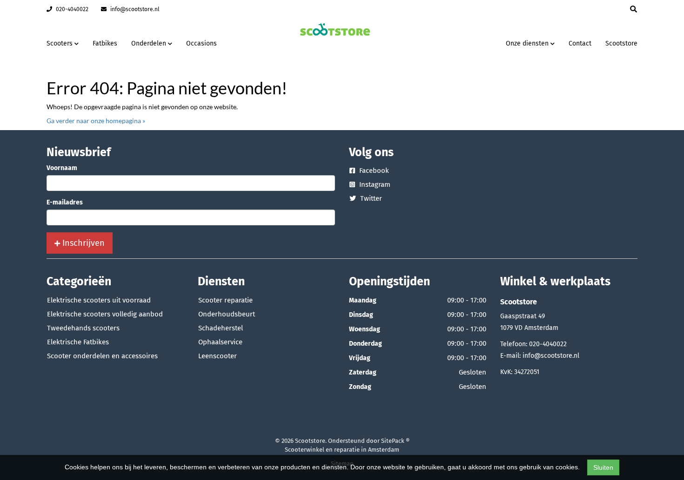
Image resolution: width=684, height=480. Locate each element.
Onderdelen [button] (149, 43)
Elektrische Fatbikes (78, 342)
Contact (580, 43)
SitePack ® (395, 440)
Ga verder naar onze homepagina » (96, 121)
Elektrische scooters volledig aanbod (105, 314)
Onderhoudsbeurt (226, 314)
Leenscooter (217, 356)
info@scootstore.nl (134, 9)
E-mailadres (65, 202)
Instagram (373, 184)
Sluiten (603, 467)
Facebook (373, 170)
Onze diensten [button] (528, 43)
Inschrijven (82, 243)
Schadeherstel (220, 328)
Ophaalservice (220, 342)
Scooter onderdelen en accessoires (102, 356)
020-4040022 (71, 9)
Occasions (201, 43)
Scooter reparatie (225, 300)
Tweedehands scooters (83, 328)
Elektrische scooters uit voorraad (99, 300)
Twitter (370, 198)
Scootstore (621, 43)
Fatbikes (105, 43)
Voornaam (62, 168)
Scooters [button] (60, 43)
